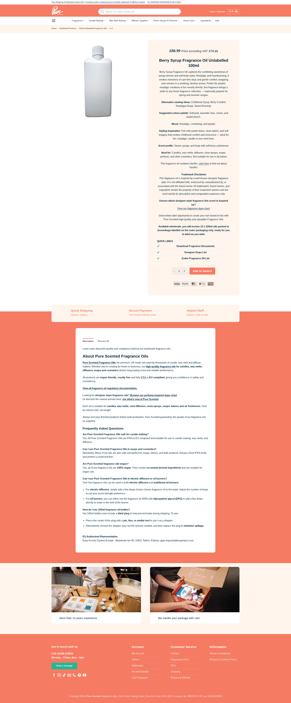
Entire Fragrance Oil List (195, 258)
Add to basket (202, 271)
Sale (217, 20)
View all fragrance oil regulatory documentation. (110, 388)
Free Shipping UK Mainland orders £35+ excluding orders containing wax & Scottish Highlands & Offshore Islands (98, 2)
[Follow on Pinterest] (79, 675)
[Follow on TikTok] (64, 675)
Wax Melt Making (117, 20)
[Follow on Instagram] (59, 675)
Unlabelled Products (68, 28)
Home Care (188, 20)
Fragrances (77, 20)
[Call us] (74, 675)
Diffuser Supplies (139, 20)
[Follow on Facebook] (54, 675)
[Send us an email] (69, 675)
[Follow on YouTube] (84, 675)
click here (204, 163)
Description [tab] (88, 341)
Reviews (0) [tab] (103, 341)
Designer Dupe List (195, 252)
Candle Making (96, 20)
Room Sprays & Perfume (165, 20)
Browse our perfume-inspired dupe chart (153, 395)
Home (54, 28)
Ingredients (205, 20)
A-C (111, 28)
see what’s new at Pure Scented (140, 399)
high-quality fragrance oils (161, 366)
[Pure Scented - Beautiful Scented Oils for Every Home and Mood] (58, 11)
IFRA (143, 377)
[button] (233, 11)
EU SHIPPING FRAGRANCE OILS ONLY (164, 2)
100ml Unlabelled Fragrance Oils (93, 28)
